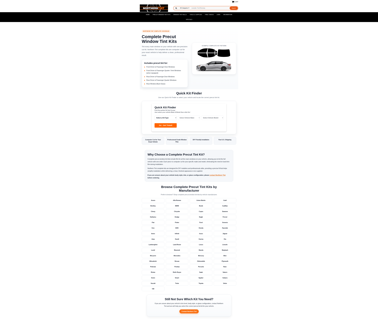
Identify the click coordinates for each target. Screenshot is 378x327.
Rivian (153, 272)
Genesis (225, 222)
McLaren (153, 256)
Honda (201, 228)
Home (148, 14)
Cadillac (225, 206)
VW (153, 289)
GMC (177, 228)
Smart (177, 278)
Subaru (224, 278)
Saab (201, 272)
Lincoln (224, 244)
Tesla (177, 283)
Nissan (177, 261)
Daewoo (225, 211)
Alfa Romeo (177, 200)
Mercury (201, 256)
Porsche (201, 267)
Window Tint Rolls (180, 14)
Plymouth (225, 261)
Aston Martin (200, 200)
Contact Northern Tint (189, 311)
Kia (225, 239)
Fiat (153, 222)
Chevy (153, 211)
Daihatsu (153, 217)
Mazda (201, 250)
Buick (201, 206)
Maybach (225, 250)
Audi (225, 200)
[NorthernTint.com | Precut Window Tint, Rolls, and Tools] (154, 8)
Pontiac (177, 267)
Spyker (201, 278)
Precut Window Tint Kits (161, 14)
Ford (201, 222)
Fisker (177, 222)
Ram (225, 267)
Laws (218, 14)
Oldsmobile (201, 261)
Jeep (153, 239)
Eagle (201, 217)
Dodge (177, 217)
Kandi (177, 239)
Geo (153, 228)
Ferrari (225, 217)
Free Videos (209, 14)
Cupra (201, 211)
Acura (153, 200)
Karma (201, 239)
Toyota (201, 283)
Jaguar (225, 233)
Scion (153, 278)
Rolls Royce (177, 272)
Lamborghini (153, 244)
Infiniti (177, 233)
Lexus (201, 244)
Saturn (225, 272)
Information (227, 14)
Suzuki (153, 283)
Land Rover (177, 244)
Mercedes (177, 256)
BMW (177, 206)
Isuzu (201, 233)
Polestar (153, 267)
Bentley (153, 206)
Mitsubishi (153, 261)
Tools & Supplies (196, 14)
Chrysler (177, 211)
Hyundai (225, 228)
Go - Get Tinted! (165, 125)
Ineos (153, 233)
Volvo (225, 283)
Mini (224, 256)
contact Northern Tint (218, 175)
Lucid (153, 250)
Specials (189, 19)
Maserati (177, 250)
